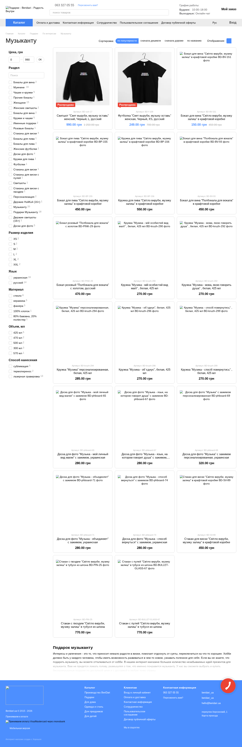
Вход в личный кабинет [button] (137, 692)
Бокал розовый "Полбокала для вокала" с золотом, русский (83, 286)
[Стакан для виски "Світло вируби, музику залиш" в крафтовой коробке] (206, 502)
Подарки (89, 697)
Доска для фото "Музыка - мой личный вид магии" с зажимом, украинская (82, 455)
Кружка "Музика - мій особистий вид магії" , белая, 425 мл (144, 286)
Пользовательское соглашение (139, 22)
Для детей (90, 716)
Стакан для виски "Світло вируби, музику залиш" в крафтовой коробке (206, 540)
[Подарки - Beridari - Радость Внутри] (24, 695)
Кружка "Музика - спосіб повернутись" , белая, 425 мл (206, 371)
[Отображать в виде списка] (233, 40)
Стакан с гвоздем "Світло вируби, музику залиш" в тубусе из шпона (83, 625)
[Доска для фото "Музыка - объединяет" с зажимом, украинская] (82, 502)
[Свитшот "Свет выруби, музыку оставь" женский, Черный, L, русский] (82, 78)
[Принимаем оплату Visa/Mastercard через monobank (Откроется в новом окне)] (35, 721)
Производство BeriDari (97, 692)
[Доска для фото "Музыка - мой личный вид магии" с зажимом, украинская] (82, 417)
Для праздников (94, 711)
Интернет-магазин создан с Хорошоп (23, 739)
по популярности (127, 40)
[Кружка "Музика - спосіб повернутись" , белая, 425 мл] (206, 332)
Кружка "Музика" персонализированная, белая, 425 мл (83, 371)
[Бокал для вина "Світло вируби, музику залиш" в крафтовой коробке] (206, 78)
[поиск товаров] (166, 12)
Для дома (90, 702)
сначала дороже (174, 40)
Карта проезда (210, 715)
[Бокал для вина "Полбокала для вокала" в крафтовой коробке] (206, 163)
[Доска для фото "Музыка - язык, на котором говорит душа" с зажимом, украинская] (144, 417)
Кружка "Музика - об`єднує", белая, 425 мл (144, 371)
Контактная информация (78, 22)
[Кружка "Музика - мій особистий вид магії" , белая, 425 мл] (144, 248)
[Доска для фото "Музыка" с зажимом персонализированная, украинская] (206, 417)
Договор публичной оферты (178, 22)
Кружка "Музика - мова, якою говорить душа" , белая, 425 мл (206, 286)
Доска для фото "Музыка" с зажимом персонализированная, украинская (206, 455)
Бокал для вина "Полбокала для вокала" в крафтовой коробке (206, 202)
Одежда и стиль (94, 706)
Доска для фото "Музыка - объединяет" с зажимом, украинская (83, 540)
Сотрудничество (107, 22)
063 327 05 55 (64, 5)
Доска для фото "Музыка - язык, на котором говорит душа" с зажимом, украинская (145, 457)
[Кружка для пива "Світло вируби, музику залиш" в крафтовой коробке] (144, 163)
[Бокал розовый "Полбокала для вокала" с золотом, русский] (82, 248)
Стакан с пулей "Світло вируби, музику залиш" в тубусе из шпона (144, 625)
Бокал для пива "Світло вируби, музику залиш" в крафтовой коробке (83, 202)
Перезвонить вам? (88, 5)
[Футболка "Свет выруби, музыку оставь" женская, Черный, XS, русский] (144, 78)
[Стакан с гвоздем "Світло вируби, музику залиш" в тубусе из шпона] (82, 586)
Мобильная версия (19, 728)
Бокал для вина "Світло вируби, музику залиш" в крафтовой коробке (206, 117)
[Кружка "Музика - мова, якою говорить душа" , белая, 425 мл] (206, 248)
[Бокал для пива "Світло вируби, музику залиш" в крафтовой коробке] (82, 163)
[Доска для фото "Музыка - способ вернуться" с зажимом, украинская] (144, 502)
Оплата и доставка (48, 22)
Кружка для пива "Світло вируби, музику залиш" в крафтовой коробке (144, 202)
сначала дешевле (150, 40)
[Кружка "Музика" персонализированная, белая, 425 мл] (82, 332)
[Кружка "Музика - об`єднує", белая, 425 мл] (144, 332)
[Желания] (207, 23)
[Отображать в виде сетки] (228, 40)
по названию (194, 40)
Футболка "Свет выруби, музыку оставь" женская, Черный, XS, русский (144, 117)
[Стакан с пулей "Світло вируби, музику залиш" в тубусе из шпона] (144, 586)
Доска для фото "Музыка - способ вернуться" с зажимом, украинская (144, 540)
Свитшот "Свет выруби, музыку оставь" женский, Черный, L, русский (83, 117)
